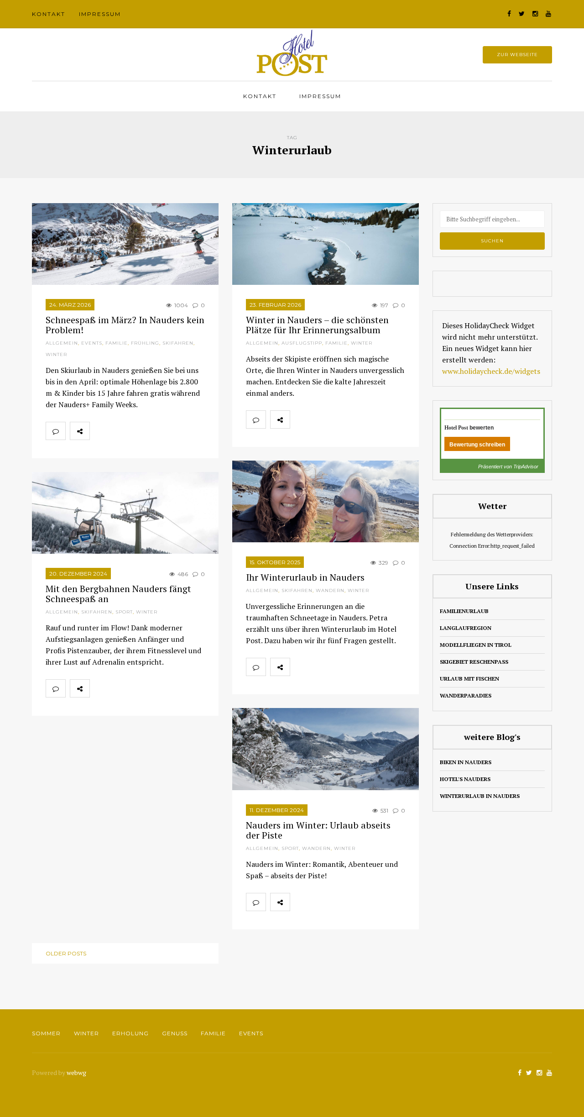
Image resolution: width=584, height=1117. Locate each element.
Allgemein (62, 343)
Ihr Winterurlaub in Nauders (305, 577)
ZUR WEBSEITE (517, 55)
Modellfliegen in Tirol (475, 644)
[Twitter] (120, 431)
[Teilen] (99, 431)
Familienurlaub (464, 611)
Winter (56, 354)
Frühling (145, 343)
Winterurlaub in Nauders (480, 795)
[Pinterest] (140, 431)
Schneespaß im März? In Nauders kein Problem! (125, 325)
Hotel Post (456, 428)
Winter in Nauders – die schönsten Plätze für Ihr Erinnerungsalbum (317, 325)
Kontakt (48, 13)
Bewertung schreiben (477, 444)
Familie (116, 343)
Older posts (66, 953)
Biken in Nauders (465, 762)
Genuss (175, 1033)
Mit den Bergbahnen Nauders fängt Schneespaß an (118, 593)
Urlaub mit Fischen (469, 678)
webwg (77, 1072)
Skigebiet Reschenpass (474, 661)
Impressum (100, 13)
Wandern (330, 590)
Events (91, 343)
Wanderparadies (465, 695)
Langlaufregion (465, 627)
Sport (124, 612)
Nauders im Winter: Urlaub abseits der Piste (318, 830)
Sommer (46, 1033)
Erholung (130, 1033)
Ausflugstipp (302, 343)
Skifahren (177, 343)
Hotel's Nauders (465, 779)
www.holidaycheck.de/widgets (491, 371)
